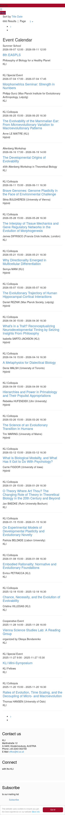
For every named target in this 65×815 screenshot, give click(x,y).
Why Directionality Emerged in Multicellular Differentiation (24, 261)
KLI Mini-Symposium (17, 662)
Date (20, 16)
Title (14, 16)
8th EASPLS (12, 54)
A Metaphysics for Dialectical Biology (29, 362)
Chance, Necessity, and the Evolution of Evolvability (31, 598)
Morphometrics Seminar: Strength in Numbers (29, 86)
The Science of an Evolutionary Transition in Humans (25, 426)
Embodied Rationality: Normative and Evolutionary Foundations (29, 566)
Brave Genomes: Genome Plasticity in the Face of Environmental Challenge (30, 192)
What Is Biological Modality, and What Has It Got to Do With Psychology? (30, 459)
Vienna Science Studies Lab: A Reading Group (31, 631)
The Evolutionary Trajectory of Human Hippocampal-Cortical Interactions (30, 294)
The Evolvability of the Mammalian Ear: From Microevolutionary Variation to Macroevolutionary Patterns (31, 124)
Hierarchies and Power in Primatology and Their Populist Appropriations (30, 393)
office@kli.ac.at (16, 751)
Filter (3, 13)
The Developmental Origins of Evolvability (24, 159)
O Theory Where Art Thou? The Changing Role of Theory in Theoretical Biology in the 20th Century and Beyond (31, 494)
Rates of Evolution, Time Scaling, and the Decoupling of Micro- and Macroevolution (32, 694)
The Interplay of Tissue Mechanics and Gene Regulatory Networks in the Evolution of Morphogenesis (30, 227)
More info (36, 811)
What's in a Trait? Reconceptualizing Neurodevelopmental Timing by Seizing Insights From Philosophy (31, 329)
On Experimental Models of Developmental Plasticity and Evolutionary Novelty (23, 531)
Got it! (52, 809)
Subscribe (14, 799)
